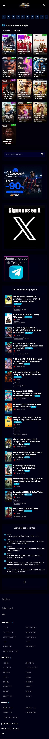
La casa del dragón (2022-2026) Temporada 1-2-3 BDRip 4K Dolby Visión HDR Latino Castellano (25, 563)
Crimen (28, 672)
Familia (6, 682)
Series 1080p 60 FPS (10, 717)
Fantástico (7, 686)
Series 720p (7, 712)
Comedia (6, 672)
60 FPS (28, 642)
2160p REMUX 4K (9, 637)
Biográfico (7, 696)
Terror (6, 677)
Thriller (29, 691)
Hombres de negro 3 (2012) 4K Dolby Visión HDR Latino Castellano (26, 549)
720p (5, 642)
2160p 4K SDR (31, 637)
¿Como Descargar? (9, 723)
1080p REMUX (30, 646)
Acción (6, 663)
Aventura (7, 668)
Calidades (6, 622)
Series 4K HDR (31, 708)
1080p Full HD (31, 627)
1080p (5, 627)
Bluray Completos (10, 651)
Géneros (5, 657)
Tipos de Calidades (10, 728)
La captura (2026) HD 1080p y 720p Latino (24, 536)
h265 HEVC (7, 646)
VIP (2, 733)
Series (4, 702)
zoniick (9, 561)
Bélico (6, 691)
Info (3, 614)
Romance (29, 686)
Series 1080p (8, 708)
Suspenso (30, 682)
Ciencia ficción (32, 668)
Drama (28, 677)
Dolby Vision (31, 632)
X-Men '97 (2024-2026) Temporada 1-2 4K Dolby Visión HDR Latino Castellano (25, 542)
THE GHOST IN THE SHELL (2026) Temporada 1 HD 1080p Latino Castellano (26, 570)
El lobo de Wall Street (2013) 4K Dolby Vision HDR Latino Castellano (24, 556)
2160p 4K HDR (8, 632)
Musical (29, 696)
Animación (30, 663)
